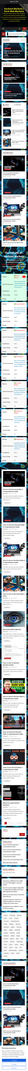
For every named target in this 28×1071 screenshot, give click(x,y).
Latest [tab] (7, 105)
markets (12, 941)
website (21, 950)
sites (16, 947)
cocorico (6, 921)
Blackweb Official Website (14, 619)
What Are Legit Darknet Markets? (14, 792)
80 (18, 823)
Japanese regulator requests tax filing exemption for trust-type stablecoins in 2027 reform (12, 901)
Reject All (14, 1068)
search (11, 947)
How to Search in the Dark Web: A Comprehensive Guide (14, 721)
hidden (12, 935)
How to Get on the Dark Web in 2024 (7, 142)
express (6, 933)
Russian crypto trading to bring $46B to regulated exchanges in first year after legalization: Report (13, 889)
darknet (18, 924)
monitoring (19, 941)
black (5, 918)
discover (19, 927)
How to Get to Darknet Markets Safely (14, 652)
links (22, 938)
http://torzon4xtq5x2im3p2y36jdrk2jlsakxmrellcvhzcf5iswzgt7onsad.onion (20, 337)
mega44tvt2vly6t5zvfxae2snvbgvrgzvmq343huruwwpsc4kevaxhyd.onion (19, 445)
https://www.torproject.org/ (11, 264)
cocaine (16, 918)
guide (18, 933)
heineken (6, 935)
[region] (14, 1058)
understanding (12, 950)
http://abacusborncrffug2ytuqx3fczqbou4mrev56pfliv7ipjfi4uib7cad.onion (19, 310)
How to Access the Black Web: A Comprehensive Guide (12, 53)
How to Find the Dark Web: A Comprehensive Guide (7, 112)
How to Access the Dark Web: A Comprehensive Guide (14, 686)
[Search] (19, 28)
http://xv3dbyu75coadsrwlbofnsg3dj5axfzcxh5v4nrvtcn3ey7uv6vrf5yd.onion (20, 391)
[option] (14, 51)
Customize (14, 1064)
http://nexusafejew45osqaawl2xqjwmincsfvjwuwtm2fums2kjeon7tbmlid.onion (19, 284)
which (17, 953)
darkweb (6, 927)
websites (6, 953)
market (6, 941)
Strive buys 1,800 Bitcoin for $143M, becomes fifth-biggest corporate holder (13, 882)
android (19, 915)
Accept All (14, 1060)
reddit (21, 944)
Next (21, 823)
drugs (5, 930)
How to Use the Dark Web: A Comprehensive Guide (14, 757)
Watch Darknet (24, 28)
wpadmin (7, 56)
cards (10, 918)
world (5, 956)
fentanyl (12, 933)
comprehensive (15, 921)
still (21, 947)
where (12, 953)
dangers (11, 924)
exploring (17, 930)
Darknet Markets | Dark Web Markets (14, 10)
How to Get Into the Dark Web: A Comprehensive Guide (7, 122)
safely (5, 947)
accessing (12, 915)
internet (6, 938)
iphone (12, 938)
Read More (7, 502)
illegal (18, 935)
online (16, 944)
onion (5, 944)
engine (11, 930)
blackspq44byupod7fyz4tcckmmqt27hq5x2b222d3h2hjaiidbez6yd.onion (19, 419)
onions (11, 944)
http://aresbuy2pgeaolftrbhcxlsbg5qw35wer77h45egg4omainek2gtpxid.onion (19, 363)
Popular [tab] (18, 105)
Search (5, 830)
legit (17, 938)
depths (13, 927)
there (5, 950)
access (5, 915)
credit (5, 924)
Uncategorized (7, 48)
